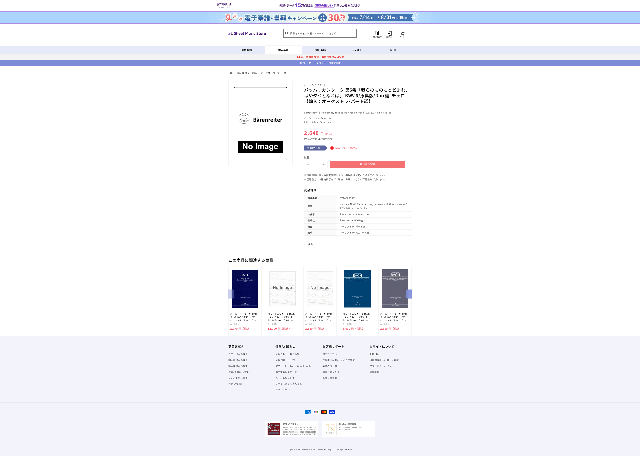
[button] (320, 33)
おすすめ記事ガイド (286, 372)
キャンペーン (283, 389)
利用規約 (374, 354)
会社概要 (374, 372)
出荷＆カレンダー (332, 372)
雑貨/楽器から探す (238, 372)
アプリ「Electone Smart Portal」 (295, 366)
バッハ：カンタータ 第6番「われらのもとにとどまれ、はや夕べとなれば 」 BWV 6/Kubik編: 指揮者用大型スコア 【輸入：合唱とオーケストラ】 (356, 317)
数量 (307, 157)
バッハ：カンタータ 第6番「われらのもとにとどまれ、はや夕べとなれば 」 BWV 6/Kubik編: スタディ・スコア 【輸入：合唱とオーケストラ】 (393, 317)
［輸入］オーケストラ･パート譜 (268, 73)
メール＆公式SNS (285, 377)
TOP (231, 73)
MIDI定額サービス (285, 360)
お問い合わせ (329, 377)
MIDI (393, 50)
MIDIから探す (235, 383)
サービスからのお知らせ (289, 383)
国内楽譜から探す (238, 360)
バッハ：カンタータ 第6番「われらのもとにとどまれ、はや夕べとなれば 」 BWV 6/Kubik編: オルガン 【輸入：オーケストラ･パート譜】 (318, 317)
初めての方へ (329, 354)
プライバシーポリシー (382, 366)
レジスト (357, 50)
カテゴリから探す (238, 354)
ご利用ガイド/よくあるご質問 (338, 360)
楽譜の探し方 (329, 366)
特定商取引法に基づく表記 (384, 360)
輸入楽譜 (283, 50)
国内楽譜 (247, 50)
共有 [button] (310, 244)
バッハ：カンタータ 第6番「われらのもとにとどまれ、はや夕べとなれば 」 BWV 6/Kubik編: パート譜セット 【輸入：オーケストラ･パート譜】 (281, 317)
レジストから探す (238, 377)
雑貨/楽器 (320, 50)
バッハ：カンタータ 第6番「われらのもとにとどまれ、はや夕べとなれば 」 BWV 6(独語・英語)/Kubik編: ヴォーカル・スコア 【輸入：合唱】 (244, 317)
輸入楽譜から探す (238, 366)
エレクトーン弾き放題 (288, 354)
